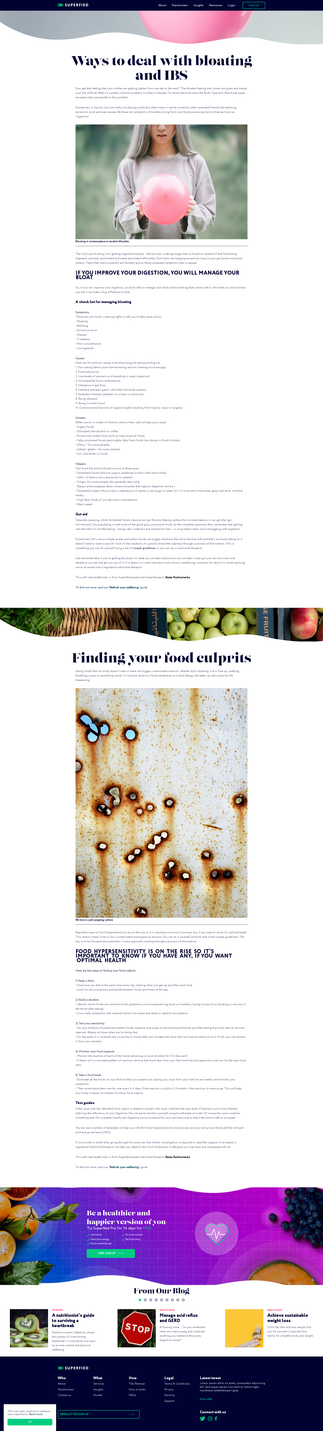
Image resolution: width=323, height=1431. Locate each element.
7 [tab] (172, 1300)
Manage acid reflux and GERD (179, 1318)
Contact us (64, 1395)
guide (143, 587)
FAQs (132, 1395)
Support (169, 1401)
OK (30, 1422)
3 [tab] (151, 1300)
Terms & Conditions (177, 1384)
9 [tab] (183, 1300)
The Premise (137, 1384)
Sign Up (254, 5)
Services (98, 1384)
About (162, 5)
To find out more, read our (92, 587)
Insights (198, 5)
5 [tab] (161, 1300)
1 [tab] (140, 1300)
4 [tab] (156, 1300)
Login (231, 5)
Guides (97, 1395)
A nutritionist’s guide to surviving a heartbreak (73, 1320)
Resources (215, 5)
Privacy (169, 1389)
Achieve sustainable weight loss (287, 1318)
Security (169, 1395)
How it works (137, 1389)
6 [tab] (167, 1300)
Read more (36, 1414)
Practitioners (180, 5)
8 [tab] (178, 1300)
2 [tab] (145, 1300)
